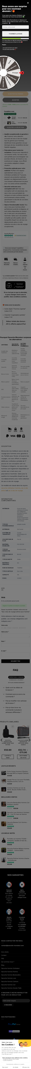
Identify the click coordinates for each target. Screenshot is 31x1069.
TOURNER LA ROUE (15, 34)
